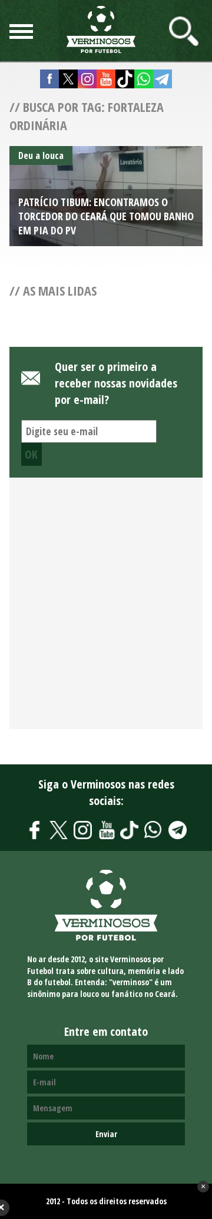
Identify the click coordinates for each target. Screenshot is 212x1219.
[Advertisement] (106, 610)
